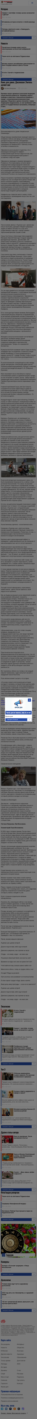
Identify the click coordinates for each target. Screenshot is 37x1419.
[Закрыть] (29, 700)
